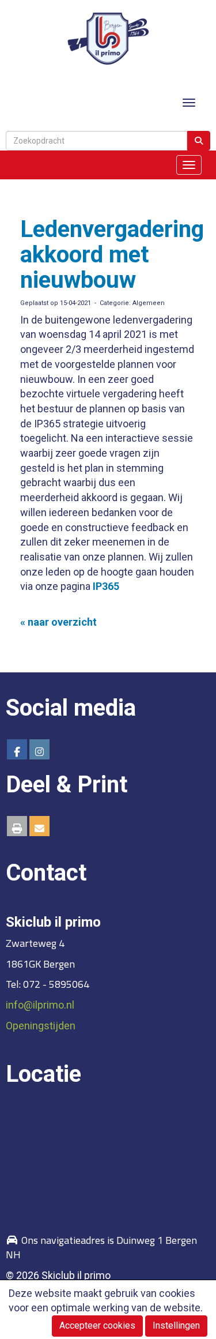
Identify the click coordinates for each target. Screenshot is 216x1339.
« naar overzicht (58, 622)
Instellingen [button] (176, 1325)
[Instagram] (39, 752)
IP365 (106, 586)
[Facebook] (17, 752)
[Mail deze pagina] (39, 828)
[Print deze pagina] (17, 828)
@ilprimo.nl (40, 1005)
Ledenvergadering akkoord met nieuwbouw (112, 255)
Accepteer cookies (97, 1325)
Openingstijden (40, 1026)
